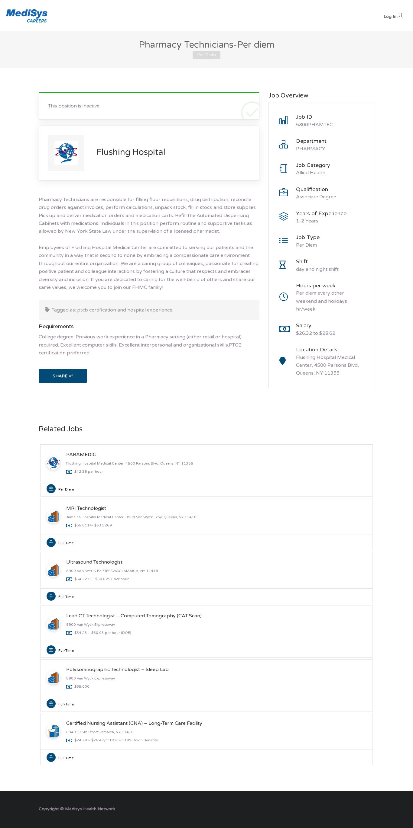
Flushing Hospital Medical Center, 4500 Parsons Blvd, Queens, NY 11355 (327, 365)
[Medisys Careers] (27, 15)
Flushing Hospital (130, 152)
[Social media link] (369, 808)
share (60, 376)
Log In (391, 16)
